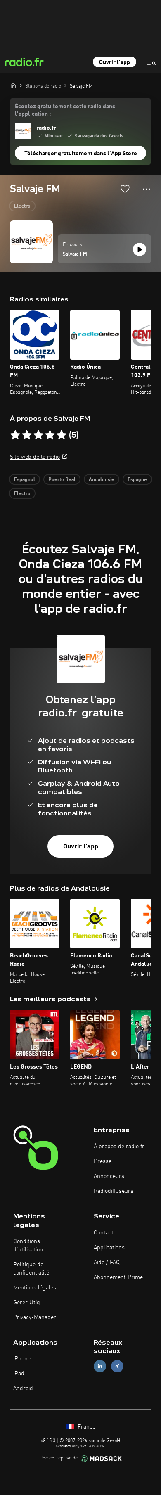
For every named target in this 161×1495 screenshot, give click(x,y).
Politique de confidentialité (31, 1269)
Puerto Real (62, 479)
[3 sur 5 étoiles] (38, 435)
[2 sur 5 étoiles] (27, 435)
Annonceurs (109, 1176)
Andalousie (101, 479)
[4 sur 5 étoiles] (50, 435)
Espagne (137, 479)
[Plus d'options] (146, 189)
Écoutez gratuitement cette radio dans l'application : (65, 110)
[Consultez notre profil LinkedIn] (100, 1366)
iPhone (22, 1359)
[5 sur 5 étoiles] (61, 435)
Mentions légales (34, 1288)
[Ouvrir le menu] (151, 62)
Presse (102, 1161)
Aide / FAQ (107, 1262)
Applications (109, 1248)
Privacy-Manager (34, 1317)
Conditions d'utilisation (28, 1246)
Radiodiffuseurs (113, 1191)
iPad (18, 1374)
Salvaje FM (75, 254)
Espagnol (24, 479)
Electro (22, 206)
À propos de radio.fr (119, 1146)
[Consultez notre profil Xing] (117, 1366)
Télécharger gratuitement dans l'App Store (80, 153)
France (85, 1427)
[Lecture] (139, 249)
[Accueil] (13, 85)
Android (23, 1388)
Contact (104, 1233)
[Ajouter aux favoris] (125, 188)
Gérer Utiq (26, 1302)
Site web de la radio (35, 457)
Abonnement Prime (118, 1277)
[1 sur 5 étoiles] (15, 435)
